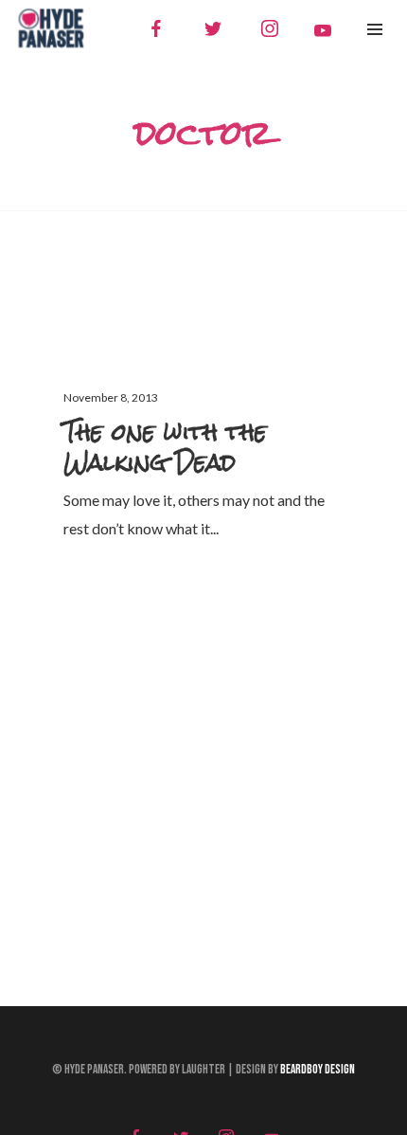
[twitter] (213, 28)
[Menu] (374, 28)
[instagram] (270, 28)
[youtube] (322, 30)
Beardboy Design (317, 1069)
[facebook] (156, 28)
